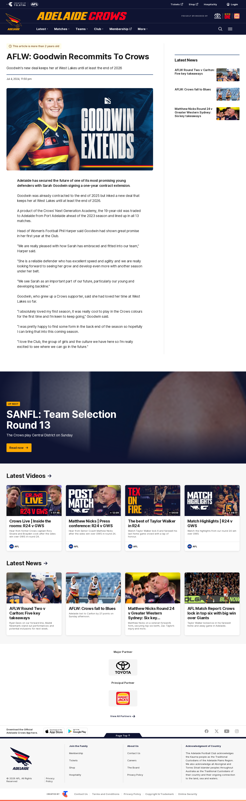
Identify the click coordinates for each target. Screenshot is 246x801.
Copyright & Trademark (159, 794)
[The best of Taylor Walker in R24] (152, 518)
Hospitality (210, 4)
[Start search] (220, 29)
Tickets (175, 4)
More (142, 29)
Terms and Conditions (105, 794)
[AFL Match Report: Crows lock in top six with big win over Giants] (212, 603)
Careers (132, 760)
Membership (118, 29)
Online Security (187, 794)
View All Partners (120, 716)
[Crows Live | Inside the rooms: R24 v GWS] (34, 518)
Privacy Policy (50, 780)
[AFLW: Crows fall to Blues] (207, 94)
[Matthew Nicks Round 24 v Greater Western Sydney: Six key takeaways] (207, 114)
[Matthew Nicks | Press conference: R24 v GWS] (93, 518)
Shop (192, 4)
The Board (133, 767)
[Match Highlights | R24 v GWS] (212, 518)
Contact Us (133, 753)
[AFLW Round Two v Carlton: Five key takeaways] (207, 74)
